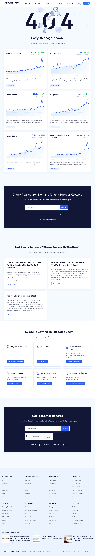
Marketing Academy (78, 520)
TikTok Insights (6, 517)
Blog (50, 523)
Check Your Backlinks (44, 384)
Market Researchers (31, 517)
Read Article (12, 284)
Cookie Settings (89, 551)
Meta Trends (5, 513)
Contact (51, 517)
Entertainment (53, 480)
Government (52, 483)
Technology (5, 483)
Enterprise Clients (30, 520)
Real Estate (52, 493)
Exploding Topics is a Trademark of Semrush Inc (40, 551)
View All (4, 497)
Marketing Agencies (31, 510)
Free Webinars (76, 523)
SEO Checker (76, 483)
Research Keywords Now (15, 361)
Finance (27, 480)
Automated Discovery (8, 510)
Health (27, 490)
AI (2, 480)
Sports (27, 487)
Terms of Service (77, 551)
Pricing (86, 3)
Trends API (5, 520)
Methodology (53, 520)
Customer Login (53, 510)
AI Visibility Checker (78, 480)
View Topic (9, 85)
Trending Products (7, 507)
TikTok (74, 513)
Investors (28, 513)
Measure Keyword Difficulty (76, 384)
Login (78, 3)
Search (63, 207)
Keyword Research (77, 493)
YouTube (74, 507)
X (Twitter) (75, 517)
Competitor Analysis (78, 490)
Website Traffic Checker (79, 487)
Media (3, 493)
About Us (51, 513)
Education (28, 483)
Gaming (27, 493)
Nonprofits (52, 490)
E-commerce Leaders (31, 507)
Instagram (75, 510)
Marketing (5, 490)
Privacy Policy (66, 551)
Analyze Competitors (74, 361)
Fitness (4, 487)
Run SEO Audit (42, 361)
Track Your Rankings (14, 384)
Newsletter (69, 3)
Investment (52, 487)
